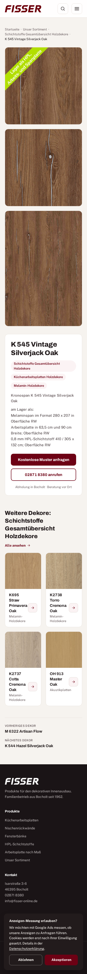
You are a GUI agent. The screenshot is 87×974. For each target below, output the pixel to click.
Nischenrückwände (20, 828)
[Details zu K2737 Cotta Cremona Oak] (32, 686)
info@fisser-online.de (21, 901)
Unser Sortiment (35, 29)
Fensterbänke (15, 836)
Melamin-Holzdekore (29, 385)
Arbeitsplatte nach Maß (23, 852)
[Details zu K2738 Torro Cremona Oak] (73, 607)
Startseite (12, 29)
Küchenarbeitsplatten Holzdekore (38, 377)
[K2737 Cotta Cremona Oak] (23, 669)
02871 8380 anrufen (43, 475)
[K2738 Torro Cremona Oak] (64, 590)
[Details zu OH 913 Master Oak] (73, 681)
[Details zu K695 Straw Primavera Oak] (32, 607)
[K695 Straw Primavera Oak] (23, 590)
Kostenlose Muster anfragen (43, 460)
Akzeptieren (61, 960)
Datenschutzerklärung (26, 949)
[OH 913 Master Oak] (64, 669)
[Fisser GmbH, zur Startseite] (23, 8)
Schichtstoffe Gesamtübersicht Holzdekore (36, 34)
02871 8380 (14, 895)
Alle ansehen (15, 545)
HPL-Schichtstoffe (19, 844)
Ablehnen (26, 960)
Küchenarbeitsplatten (21, 820)
